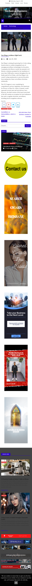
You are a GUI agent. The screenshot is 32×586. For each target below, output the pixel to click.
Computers (7, 3)
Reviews (26, 3)
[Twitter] (13, 104)
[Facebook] (4, 104)
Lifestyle (17, 3)
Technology (4, 108)
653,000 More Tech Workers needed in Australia (25, 114)
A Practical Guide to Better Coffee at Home (15, 479)
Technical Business (16, 10)
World (12, 3)
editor (15, 148)
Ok (16, 582)
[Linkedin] (18, 104)
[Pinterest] (8, 104)
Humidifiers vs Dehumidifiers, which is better (8, 114)
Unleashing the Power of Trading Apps (13, 146)
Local (21, 3)
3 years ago (8, 148)
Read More (4, 490)
